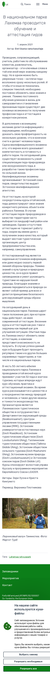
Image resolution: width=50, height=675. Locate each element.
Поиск (27, 4)
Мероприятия (10, 578)
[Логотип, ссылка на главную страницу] (5, 4)
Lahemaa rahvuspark (20, 557)
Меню (45, 4)
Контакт (7, 585)
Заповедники (10, 571)
